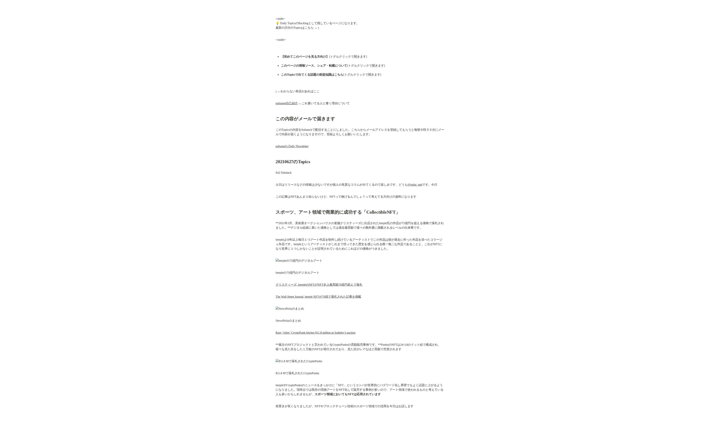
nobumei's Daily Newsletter (292, 146)
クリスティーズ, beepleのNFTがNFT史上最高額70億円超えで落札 (319, 284)
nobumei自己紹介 (287, 103)
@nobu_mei (415, 184)
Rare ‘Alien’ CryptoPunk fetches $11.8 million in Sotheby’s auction (316, 332)
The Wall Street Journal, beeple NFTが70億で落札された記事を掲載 (318, 296)
